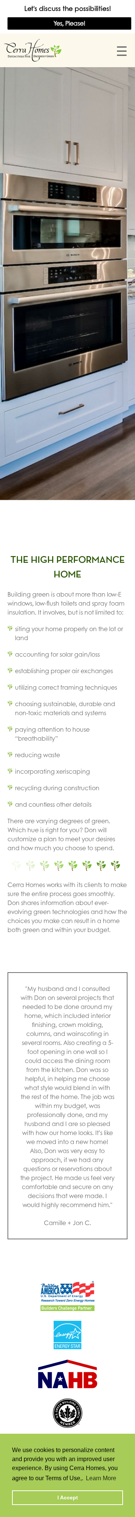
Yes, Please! (70, 23)
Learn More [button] (101, 1478)
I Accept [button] (67, 1497)
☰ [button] (122, 50)
